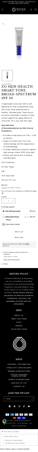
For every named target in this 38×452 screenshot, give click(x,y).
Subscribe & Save (12, 218)
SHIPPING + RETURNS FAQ (19, 364)
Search (19, 326)
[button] (2, 9)
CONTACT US (19, 386)
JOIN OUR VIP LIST (19, 383)
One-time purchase (12, 211)
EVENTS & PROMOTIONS (19, 379)
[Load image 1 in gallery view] (7, 75)
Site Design (23, 423)
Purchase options (8, 207)
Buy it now (19, 237)
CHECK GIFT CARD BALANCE (19, 368)
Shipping (4, 187)
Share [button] (6, 264)
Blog (19, 322)
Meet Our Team (19, 319)
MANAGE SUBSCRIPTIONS (19, 371)
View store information (11, 259)
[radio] (3, 211)
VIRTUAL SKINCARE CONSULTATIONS (19, 375)
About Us (19, 315)
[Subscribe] (32, 398)
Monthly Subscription (14, 440)
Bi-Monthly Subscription (15, 443)
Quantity (4, 197)
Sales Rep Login (19, 329)
